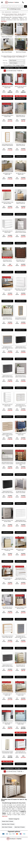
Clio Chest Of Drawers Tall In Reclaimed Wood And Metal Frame (21, 463)
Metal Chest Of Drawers (20, 827)
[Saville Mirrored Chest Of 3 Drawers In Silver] (20, 542)
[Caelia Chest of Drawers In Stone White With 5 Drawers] (20, 600)
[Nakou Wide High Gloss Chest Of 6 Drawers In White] (7, 108)
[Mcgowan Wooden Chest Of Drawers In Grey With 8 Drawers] (7, 368)
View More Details (7, 98)
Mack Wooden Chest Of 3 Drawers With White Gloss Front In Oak (20, 406)
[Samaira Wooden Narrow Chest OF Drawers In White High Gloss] (7, 137)
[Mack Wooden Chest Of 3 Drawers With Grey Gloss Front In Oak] (7, 339)
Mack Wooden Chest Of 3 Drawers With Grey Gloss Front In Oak (7, 348)
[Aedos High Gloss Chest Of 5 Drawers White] (7, 716)
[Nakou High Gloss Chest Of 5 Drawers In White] (7, 397)
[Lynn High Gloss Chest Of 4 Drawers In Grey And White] (20, 484)
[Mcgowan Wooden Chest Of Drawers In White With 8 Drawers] (20, 513)
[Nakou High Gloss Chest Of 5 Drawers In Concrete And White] (20, 224)
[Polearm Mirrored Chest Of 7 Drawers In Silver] (7, 282)
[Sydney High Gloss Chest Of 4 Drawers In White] (7, 79)
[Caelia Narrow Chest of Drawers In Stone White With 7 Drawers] (7, 744)
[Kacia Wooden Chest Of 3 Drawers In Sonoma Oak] (20, 195)
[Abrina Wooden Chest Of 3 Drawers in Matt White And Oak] (20, 744)
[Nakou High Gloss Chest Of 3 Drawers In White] (7, 224)
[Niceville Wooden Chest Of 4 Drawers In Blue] (20, 426)
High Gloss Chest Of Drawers (8, 824)
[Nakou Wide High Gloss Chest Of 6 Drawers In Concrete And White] (7, 455)
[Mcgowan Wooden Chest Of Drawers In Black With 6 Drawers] (20, 339)
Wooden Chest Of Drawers (7, 821)
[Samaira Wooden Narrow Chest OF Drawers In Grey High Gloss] (20, 311)
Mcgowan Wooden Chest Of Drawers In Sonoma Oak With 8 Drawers (7, 434)
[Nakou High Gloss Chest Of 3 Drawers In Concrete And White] (20, 368)
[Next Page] (23, 70)
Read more (4, 816)
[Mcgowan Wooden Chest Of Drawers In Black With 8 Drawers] (7, 484)
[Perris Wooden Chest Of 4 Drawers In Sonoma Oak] (20, 658)
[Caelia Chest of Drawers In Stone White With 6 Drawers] (7, 195)
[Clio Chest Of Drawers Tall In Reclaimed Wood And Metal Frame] (20, 455)
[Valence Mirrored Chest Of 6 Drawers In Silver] (20, 687)
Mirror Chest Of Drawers (7, 827)
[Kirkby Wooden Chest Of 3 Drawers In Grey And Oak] (20, 108)
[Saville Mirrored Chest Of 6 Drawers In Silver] (7, 571)
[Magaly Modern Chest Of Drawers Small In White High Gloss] (20, 282)
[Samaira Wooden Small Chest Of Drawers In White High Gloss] (7, 629)
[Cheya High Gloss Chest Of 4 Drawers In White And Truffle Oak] (20, 571)
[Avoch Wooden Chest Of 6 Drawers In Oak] (7, 166)
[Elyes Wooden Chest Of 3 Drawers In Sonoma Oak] (7, 542)
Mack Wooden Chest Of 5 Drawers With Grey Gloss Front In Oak (20, 637)
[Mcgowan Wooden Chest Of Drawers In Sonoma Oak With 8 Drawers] (7, 426)
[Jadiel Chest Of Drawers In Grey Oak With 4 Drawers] (7, 513)
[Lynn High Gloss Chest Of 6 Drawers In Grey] (20, 166)
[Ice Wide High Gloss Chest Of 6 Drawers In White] (20, 716)
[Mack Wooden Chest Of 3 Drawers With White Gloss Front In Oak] (20, 397)
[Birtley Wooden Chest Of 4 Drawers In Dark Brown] (20, 253)
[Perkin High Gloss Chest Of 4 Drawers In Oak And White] (7, 600)
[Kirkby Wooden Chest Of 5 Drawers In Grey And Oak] (20, 137)
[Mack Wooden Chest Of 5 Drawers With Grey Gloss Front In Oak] (20, 629)
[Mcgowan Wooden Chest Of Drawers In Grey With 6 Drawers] (7, 658)
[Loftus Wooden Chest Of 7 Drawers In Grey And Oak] (7, 253)
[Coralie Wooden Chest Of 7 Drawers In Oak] (7, 687)
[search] (25, 6)
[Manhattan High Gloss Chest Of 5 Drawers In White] (20, 79)
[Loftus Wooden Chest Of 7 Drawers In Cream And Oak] (7, 311)
